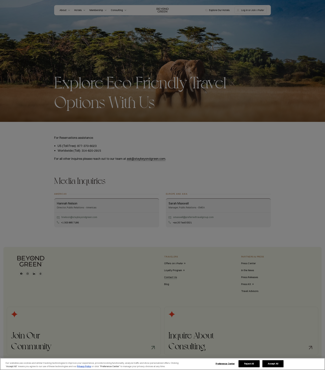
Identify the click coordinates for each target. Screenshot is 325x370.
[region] (162, 364)
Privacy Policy (84, 366)
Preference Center (225, 363)
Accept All (273, 363)
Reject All (249, 363)
